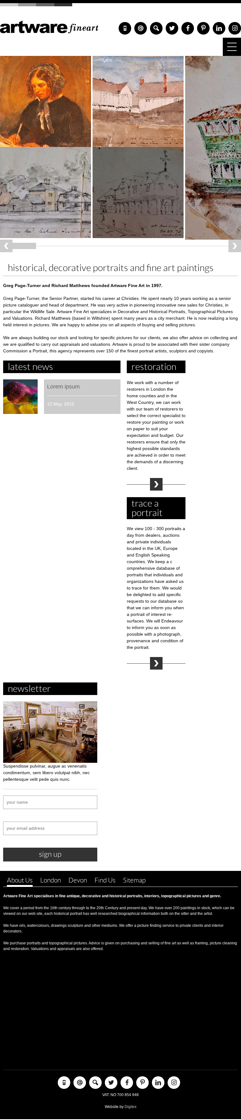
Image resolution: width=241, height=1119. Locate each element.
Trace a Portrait (156, 663)
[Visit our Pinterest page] (203, 28)
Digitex (131, 1107)
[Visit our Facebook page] (187, 28)
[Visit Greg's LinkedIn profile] (219, 28)
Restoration (156, 484)
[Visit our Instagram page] (234, 28)
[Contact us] (140, 28)
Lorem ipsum (63, 386)
